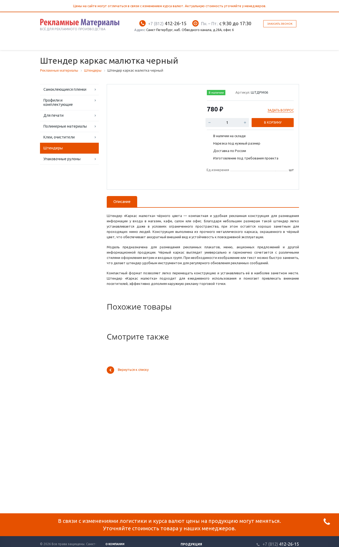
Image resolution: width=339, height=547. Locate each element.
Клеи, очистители (59, 137)
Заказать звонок (279, 23)
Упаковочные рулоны (62, 159)
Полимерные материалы (65, 126)
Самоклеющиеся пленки (64, 89)
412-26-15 (167, 23)
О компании (114, 544)
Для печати (53, 115)
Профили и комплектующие (58, 102)
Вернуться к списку (133, 370)
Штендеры (53, 148)
